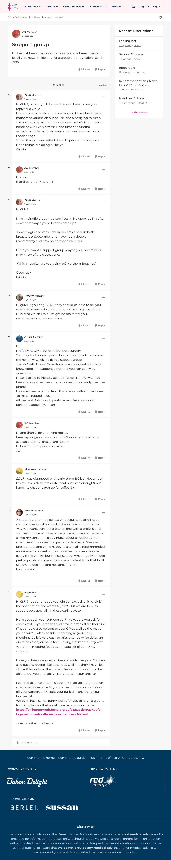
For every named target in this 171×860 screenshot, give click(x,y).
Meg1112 (142, 102)
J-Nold (28, 336)
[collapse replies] (9, 95)
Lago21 (139, 89)
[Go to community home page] (13, 7)
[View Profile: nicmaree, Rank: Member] (19, 471)
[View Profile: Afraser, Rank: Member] (19, 512)
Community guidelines (75, 758)
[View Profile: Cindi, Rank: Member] (19, 97)
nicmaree (30, 469)
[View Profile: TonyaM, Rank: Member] (19, 297)
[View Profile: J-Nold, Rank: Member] (19, 338)
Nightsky (140, 72)
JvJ (24, 31)
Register (144, 6)
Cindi (27, 95)
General (59, 17)
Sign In (157, 6)
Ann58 (137, 58)
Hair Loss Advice (131, 98)
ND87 (137, 45)
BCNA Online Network (19, 17)
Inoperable (127, 68)
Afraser (28, 510)
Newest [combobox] (103, 85)
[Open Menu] (160, 17)
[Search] (133, 7)
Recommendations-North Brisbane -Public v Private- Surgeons (138, 83)
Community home (41, 758)
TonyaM (29, 295)
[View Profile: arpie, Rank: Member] (19, 594)
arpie (27, 592)
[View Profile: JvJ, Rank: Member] (16, 34)
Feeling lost (127, 41)
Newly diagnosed (42, 17)
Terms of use (107, 758)
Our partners (131, 758)
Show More (140, 112)
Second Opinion (131, 54)
